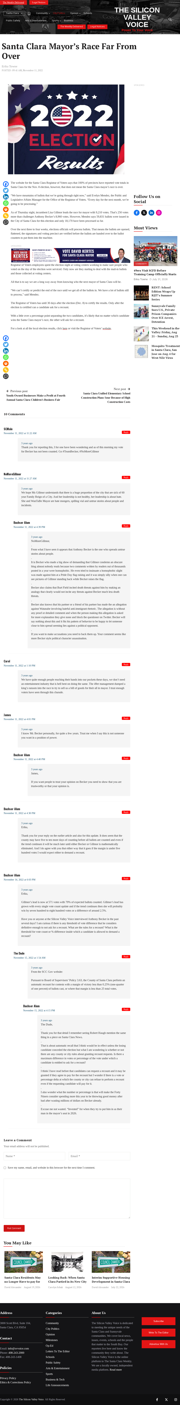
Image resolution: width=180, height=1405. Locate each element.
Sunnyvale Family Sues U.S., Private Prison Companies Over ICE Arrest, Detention (164, 314)
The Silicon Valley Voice (137, 17)
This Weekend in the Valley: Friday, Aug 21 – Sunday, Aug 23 (165, 332)
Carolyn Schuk (55, 1287)
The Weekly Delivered (13, 2)
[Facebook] (6, 184)
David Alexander (12, 1287)
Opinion (74, 13)
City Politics (59, 13)
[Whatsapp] (6, 203)
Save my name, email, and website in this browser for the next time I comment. (51, 1167)
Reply (126, 432)
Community (42, 13)
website (106, 328)
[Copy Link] (6, 216)
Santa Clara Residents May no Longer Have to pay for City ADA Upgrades (22, 1282)
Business (68, 21)
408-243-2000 (16, 1352)
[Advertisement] (156, 140)
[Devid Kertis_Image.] (70, 255)
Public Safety (13, 21)
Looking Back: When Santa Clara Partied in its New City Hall (67, 1282)
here (65, 328)
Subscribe (158, 1321)
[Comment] (6, 222)
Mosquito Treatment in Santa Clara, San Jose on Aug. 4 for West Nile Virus (166, 352)
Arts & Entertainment (35, 21)
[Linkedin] (6, 197)
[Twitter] (6, 190)
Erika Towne (9, 66)
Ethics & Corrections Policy (15, 1382)
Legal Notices (38, 2)
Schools (87, 13)
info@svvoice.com (18, 1348)
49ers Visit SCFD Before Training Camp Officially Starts (155, 272)
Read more (116, 1369)
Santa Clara (12, 13)
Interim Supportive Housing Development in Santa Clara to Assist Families (111, 1282)
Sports (55, 21)
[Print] (6, 209)
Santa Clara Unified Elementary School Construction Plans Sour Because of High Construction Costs (105, 397)
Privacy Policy (8, 1378)
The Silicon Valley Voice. (31, 1399)
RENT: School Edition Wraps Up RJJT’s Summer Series (163, 293)
